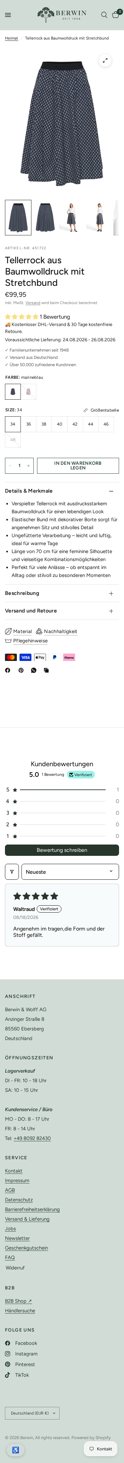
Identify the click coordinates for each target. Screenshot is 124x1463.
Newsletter (17, 1238)
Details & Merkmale (29, 491)
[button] (22, 316)
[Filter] (12, 872)
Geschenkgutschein (26, 1248)
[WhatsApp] (35, 670)
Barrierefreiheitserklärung (32, 1209)
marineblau (13, 392)
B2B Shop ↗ (18, 1301)
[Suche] (104, 15)
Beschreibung (22, 593)
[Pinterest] (22, 670)
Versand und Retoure (31, 611)
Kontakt (13, 1171)
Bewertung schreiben (62, 850)
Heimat (11, 38)
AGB (10, 1190)
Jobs (10, 1229)
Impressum (17, 1180)
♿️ (15, 1450)
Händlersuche (20, 1311)
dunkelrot (28, 392)
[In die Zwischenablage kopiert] (48, 670)
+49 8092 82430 (32, 1138)
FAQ (10, 1257)
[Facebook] (9, 670)
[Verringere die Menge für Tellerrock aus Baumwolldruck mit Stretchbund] (10, 465)
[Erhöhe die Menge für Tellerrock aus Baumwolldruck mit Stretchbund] (28, 465)
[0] (114, 15)
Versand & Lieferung (27, 1219)
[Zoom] (105, 60)
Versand (32, 302)
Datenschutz (19, 1200)
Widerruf (15, 1268)
